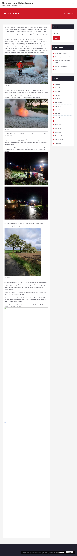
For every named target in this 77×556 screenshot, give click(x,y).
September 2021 (59, 102)
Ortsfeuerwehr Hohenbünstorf (18, 3)
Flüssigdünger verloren (60, 53)
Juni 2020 (57, 117)
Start (64, 13)
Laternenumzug (59, 69)
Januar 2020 (58, 132)
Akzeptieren (69, 552)
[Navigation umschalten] (73, 3)
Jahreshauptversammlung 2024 (63, 57)
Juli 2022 (57, 99)
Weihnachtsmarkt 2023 (61, 66)
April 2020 (57, 121)
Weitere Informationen (59, 552)
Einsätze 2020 (70, 13)
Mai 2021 (57, 110)
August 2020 (58, 113)
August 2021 (58, 106)
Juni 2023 (57, 87)
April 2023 (57, 95)
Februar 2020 (58, 128)
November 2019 (59, 135)
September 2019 (59, 139)
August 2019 (58, 143)
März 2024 (58, 84)
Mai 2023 (57, 91)
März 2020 (58, 124)
